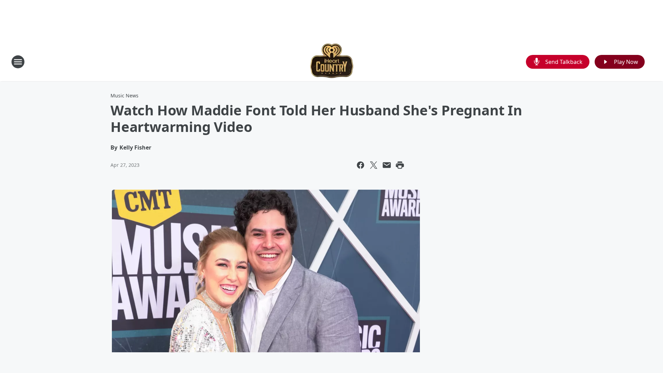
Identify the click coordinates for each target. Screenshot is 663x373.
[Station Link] (331, 62)
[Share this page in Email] (387, 165)
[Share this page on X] (373, 165)
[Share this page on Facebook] (360, 165)
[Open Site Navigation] (18, 62)
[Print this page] (400, 165)
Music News (124, 95)
